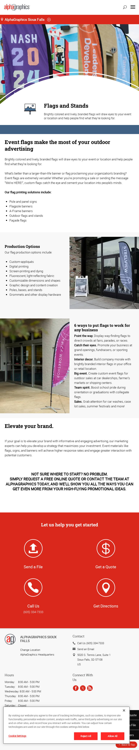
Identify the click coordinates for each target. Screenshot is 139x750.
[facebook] (76, 688)
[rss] (90, 688)
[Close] (124, 710)
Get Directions (105, 606)
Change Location (30, 650)
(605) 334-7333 (33, 612)
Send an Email (85, 649)
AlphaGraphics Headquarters (37, 654)
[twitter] (83, 688)
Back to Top (128, 744)
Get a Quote (105, 566)
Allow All (112, 736)
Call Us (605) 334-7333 (90, 643)
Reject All (86, 736)
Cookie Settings (17, 736)
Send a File (33, 566)
